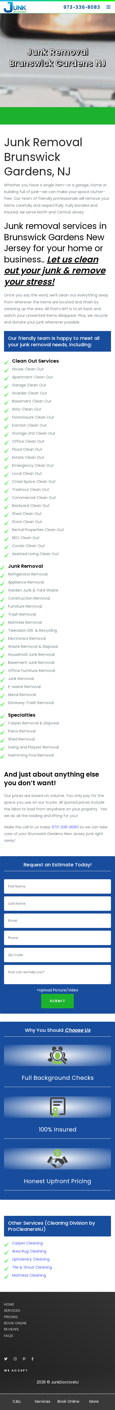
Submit (58, 1001)
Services (42, 1401)
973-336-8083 (64, 827)
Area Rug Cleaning (29, 1251)
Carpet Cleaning (27, 1243)
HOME (9, 1304)
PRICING (11, 1316)
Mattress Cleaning (29, 1275)
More (94, 1401)
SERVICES (12, 1310)
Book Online (68, 1401)
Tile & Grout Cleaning (32, 1267)
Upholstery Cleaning (30, 1259)
